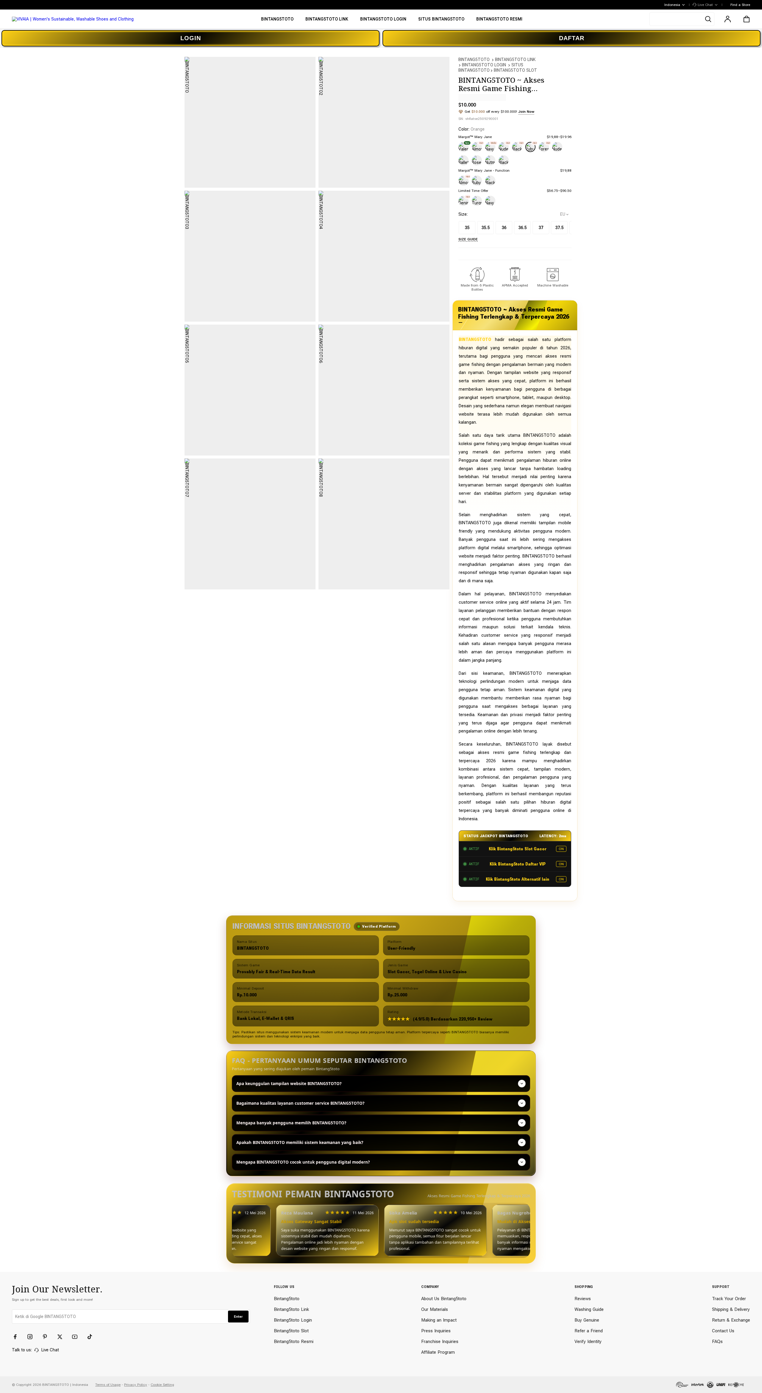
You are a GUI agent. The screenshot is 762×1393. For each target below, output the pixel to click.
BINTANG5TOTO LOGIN (484, 64)
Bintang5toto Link (291, 1309)
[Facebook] (18, 1337)
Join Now (526, 111)
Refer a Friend (588, 1330)
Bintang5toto (286, 1298)
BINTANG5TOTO (474, 59)
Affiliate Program (438, 1352)
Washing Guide (589, 1309)
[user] (727, 19)
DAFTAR (571, 38)
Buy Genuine (586, 1320)
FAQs (717, 1341)
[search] (682, 19)
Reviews (582, 1298)
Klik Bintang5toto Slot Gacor (517, 848)
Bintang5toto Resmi (293, 1341)
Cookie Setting (162, 1385)
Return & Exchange (731, 1320)
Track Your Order (729, 1298)
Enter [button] (238, 1316)
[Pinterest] (48, 1337)
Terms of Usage (108, 1385)
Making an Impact (439, 1320)
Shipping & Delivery (731, 1309)
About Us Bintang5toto (443, 1298)
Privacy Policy (135, 1385)
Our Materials (434, 1309)
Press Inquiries (436, 1330)
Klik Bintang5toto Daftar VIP (518, 864)
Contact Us (723, 1330)
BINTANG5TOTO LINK (515, 59)
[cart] (746, 19)
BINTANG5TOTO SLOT (515, 70)
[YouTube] (77, 1337)
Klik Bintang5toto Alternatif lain (517, 879)
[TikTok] (92, 1337)
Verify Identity (588, 1341)
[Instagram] (33, 1337)
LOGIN (190, 38)
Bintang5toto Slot (291, 1330)
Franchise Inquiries (439, 1341)
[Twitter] (62, 1337)
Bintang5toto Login (293, 1320)
